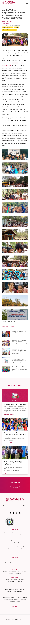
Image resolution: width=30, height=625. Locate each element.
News (7, 23)
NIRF (16, 609)
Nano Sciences (8, 546)
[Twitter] (13, 513)
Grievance (8, 619)
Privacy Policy (22, 617)
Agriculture (6, 532)
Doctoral (16, 562)
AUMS (6, 589)
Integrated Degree (8, 562)
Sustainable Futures (15, 554)
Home (3, 23)
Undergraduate (10, 560)
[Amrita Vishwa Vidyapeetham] (8, 2)
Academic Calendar (13, 589)
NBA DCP (11, 609)
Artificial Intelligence (18, 534)
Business (15, 540)
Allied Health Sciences (11, 538)
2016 (4, 27)
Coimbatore (7, 599)
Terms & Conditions (15, 620)
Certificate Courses (11, 564)
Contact (21, 510)
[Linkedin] (20, 513)
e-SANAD (9, 591)
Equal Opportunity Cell (16, 619)
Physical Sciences (11, 548)
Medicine (21, 544)
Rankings (7, 579)
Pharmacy (21, 546)
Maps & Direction (13, 505)
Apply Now (15, 487)
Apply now (5, 505)
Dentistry (9, 542)
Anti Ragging (23, 505)
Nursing (16, 546)
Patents (24, 571)
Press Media (11, 581)
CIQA (23, 609)
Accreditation (14, 579)
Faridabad (12, 601)
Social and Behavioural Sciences (14, 552)
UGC (20, 609)
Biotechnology (8, 540)
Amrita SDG (10, 27)
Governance (19, 581)
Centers (5, 571)
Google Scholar (12, 571)
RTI (22, 619)
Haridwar (18, 601)
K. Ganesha (15, 63)
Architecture (9, 534)
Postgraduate (18, 560)
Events (12, 510)
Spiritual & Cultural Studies (14, 550)
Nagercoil (22, 599)
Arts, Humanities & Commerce (17, 532)
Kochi (12, 599)
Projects (11, 573)
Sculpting (19, 548)
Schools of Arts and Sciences (9, 29)
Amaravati (11, 597)
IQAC (6, 609)
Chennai (24, 597)
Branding (22, 589)
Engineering (16, 542)
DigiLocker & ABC (18, 591)
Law (21, 542)
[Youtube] (16, 513)
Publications (18, 573)
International (23, 562)
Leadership (21, 579)
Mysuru (16, 27)
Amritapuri (5, 597)
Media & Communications (11, 544)
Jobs (17, 510)
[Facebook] (10, 513)
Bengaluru (18, 597)
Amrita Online (20, 564)
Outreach (15, 507)
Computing (21, 540)
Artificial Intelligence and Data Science (14, 536)
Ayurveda (20, 538)
